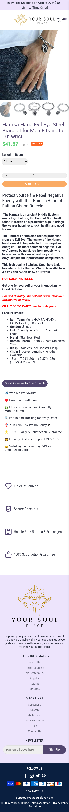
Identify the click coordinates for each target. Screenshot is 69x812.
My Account (34, 715)
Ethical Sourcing (34, 667)
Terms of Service (40, 802)
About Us (34, 662)
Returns (34, 683)
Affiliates (34, 689)
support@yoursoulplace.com (34, 797)
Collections (34, 704)
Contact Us (34, 731)
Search (34, 710)
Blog (34, 726)
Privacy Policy (60, 802)
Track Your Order (35, 720)
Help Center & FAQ (34, 673)
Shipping (34, 678)
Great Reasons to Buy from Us (25, 383)
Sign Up (54, 749)
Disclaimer (35, 806)
